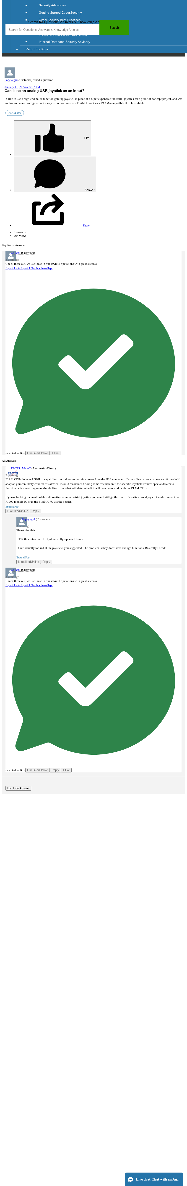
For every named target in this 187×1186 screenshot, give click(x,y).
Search (114, 27)
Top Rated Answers (13, 245)
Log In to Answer (18, 788)
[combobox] (67, 29)
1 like (55, 453)
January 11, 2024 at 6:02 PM (22, 87)
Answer (89, 190)
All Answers (9, 460)
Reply (35, 511)
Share (86, 225)
